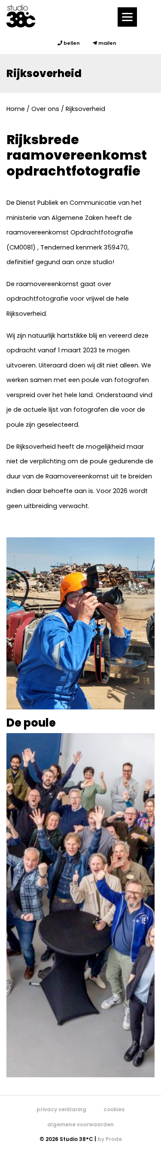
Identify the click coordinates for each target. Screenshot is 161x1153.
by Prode (109, 1139)
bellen (71, 43)
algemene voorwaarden (80, 1124)
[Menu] (127, 17)
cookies (114, 1109)
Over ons (45, 109)
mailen (106, 43)
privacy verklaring (61, 1109)
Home (15, 109)
